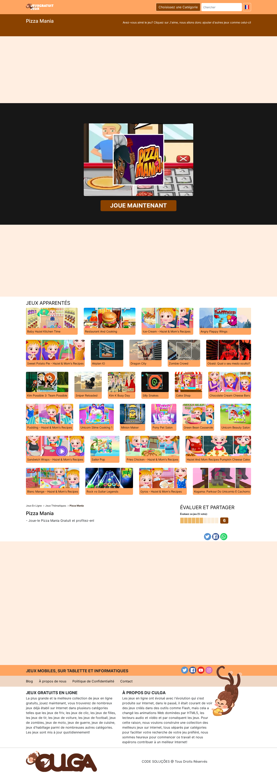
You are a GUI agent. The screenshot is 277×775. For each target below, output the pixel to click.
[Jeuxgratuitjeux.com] (40, 6)
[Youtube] (200, 670)
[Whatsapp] (223, 536)
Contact (126, 681)
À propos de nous (52, 681)
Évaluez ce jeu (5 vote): (194, 513)
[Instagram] (209, 670)
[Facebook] (215, 536)
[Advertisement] (138, 69)
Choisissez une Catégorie (178, 7)
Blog (29, 681)
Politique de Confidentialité (93, 681)
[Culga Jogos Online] (61, 761)
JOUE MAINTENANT (138, 205)
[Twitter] (207, 536)
